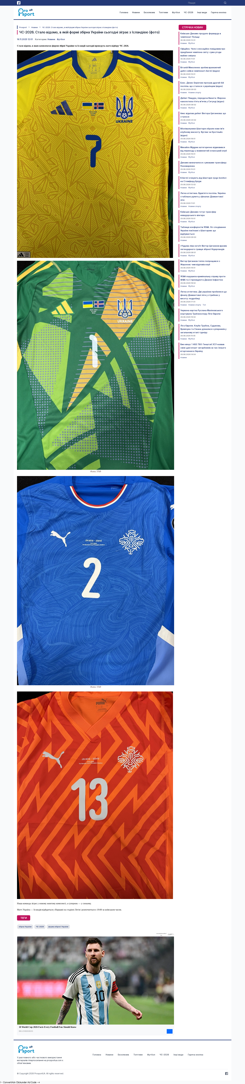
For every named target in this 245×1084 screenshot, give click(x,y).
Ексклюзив (149, 12)
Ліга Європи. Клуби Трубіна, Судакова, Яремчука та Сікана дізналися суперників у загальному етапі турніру (203, 329)
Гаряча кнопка (218, 12)
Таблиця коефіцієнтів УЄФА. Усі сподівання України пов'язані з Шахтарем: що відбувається (203, 230)
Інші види (202, 12)
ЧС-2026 (188, 12)
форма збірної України (58, 927)
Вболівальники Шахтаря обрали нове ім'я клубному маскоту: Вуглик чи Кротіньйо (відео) (202, 132)
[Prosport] (26, 12)
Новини (136, 12)
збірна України (25, 927)
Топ (204, 305)
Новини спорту (194, 92)
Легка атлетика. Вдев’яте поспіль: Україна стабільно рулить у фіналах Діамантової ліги (203, 196)
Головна (124, 12)
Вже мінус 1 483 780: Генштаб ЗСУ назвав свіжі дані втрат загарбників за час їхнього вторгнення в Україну (203, 347)
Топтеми (163, 12)
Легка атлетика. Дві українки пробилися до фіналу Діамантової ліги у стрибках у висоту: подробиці (203, 295)
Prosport (23, 27)
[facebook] (18, 3)
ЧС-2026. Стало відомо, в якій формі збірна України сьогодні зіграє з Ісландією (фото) (80, 27)
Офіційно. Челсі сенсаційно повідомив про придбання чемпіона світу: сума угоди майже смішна (202, 52)
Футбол (176, 12)
